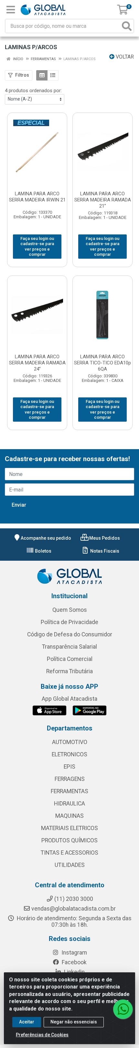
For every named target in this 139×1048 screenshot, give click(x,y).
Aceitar (26, 1021)
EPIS (69, 766)
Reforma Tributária (69, 671)
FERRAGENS (70, 779)
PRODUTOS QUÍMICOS (69, 840)
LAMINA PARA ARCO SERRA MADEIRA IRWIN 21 (37, 197)
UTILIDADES (70, 865)
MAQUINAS (69, 816)
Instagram (73, 952)
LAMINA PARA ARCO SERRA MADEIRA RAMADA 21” (102, 200)
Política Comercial (69, 659)
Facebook (73, 962)
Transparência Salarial (69, 646)
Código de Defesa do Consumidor (69, 634)
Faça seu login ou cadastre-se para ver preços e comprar (37, 246)
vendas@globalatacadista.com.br (73, 908)
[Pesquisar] (127, 26)
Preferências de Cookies (42, 1034)
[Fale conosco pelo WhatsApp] (123, 1009)
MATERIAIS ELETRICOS (69, 828)
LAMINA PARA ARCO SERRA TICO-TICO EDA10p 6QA (102, 363)
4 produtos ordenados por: (33, 90)
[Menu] (10, 10)
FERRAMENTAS (69, 791)
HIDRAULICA (69, 803)
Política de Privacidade (69, 622)
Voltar (124, 57)
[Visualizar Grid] (42, 75)
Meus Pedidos (104, 538)
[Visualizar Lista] (53, 75)
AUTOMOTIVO (69, 742)
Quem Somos (69, 610)
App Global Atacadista (69, 699)
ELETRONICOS (69, 754)
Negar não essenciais (73, 1021)
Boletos (42, 551)
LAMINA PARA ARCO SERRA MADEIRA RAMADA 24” (37, 363)
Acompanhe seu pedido (46, 538)
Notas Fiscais (104, 551)
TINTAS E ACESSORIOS (69, 852)
